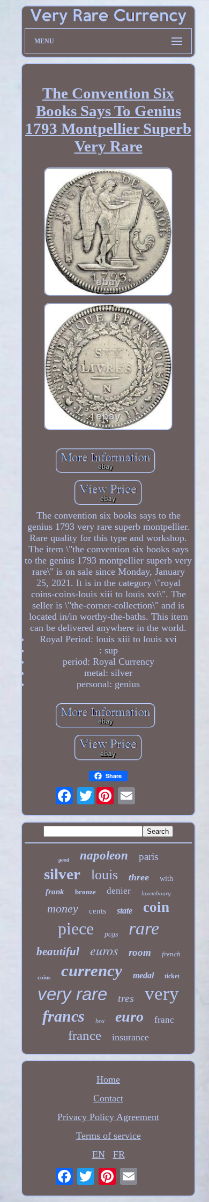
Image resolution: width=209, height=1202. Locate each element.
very (162, 993)
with (166, 878)
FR (119, 1154)
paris (148, 856)
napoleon (104, 855)
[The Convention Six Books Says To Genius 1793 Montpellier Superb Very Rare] (108, 233)
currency (91, 970)
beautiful (57, 951)
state (124, 910)
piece (76, 928)
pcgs (111, 934)
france (84, 1035)
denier (119, 891)
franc (164, 1020)
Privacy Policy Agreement (108, 1117)
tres (126, 998)
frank (55, 891)
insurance (130, 1037)
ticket (172, 976)
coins (44, 977)
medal (143, 975)
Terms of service (108, 1135)
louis (104, 875)
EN (98, 1154)
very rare (72, 994)
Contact (108, 1098)
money (62, 908)
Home (108, 1079)
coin (156, 907)
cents (97, 911)
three (139, 877)
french (171, 954)
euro (129, 1016)
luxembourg (156, 893)
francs (63, 1016)
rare (144, 928)
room (140, 952)
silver (62, 874)
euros (104, 949)
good (63, 860)
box (99, 1021)
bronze (85, 892)
